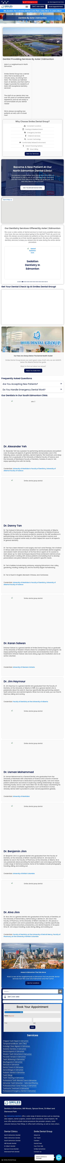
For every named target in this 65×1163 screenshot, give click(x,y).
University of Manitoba (21, 796)
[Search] (60, 991)
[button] (27, 7)
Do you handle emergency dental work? (24, 389)
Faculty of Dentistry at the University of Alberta (30, 702)
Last (34, 1023)
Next (32, 1027)
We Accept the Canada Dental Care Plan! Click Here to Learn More (33, 10)
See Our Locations (33, 983)
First (5, 1023)
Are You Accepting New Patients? (20, 384)
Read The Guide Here (33, 371)
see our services (32, 154)
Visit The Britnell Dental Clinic (32, 188)
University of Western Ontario (24, 667)
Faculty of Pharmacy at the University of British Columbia (32, 935)
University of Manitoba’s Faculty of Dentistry (29, 469)
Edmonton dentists (14, 1116)
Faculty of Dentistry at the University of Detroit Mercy (32, 934)
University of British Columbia (24, 873)
